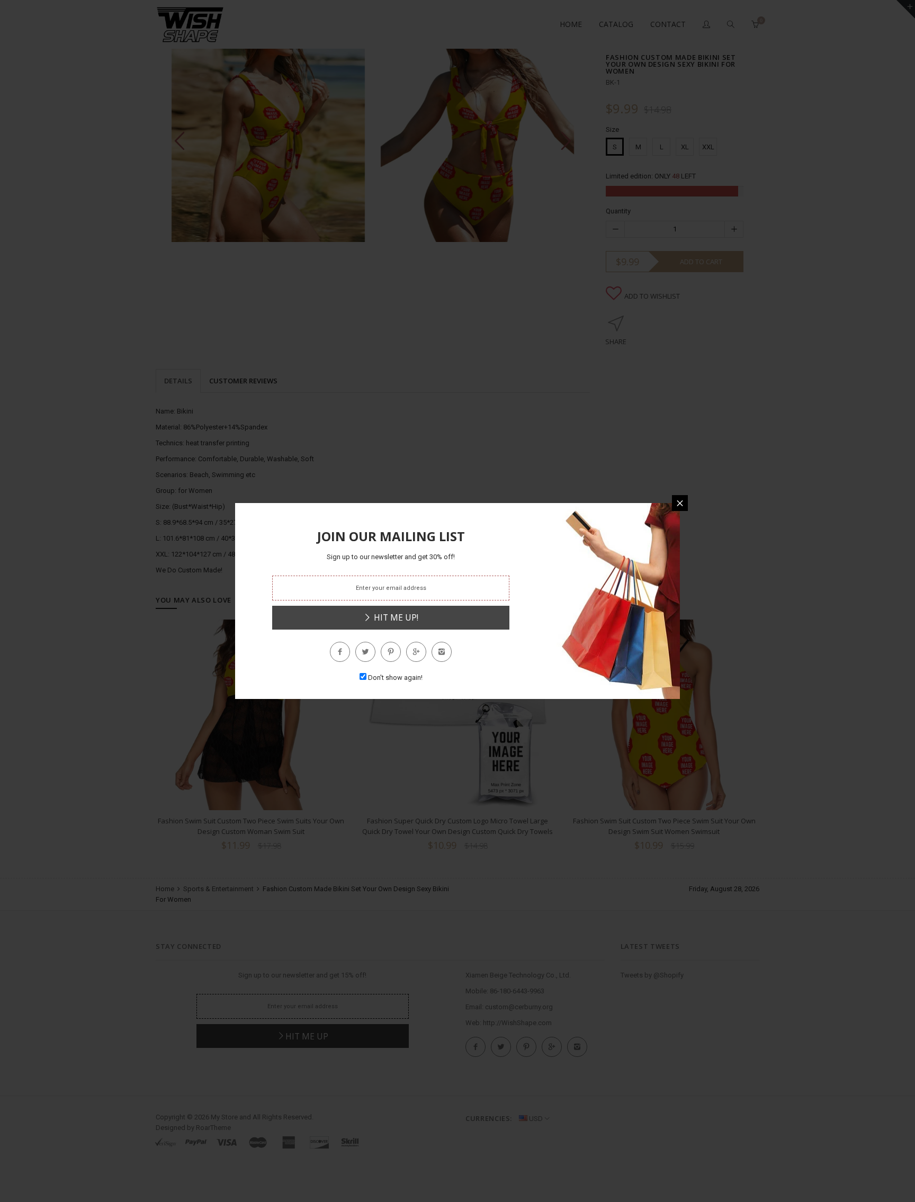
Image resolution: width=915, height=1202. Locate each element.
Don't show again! (395, 677)
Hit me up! (395, 617)
